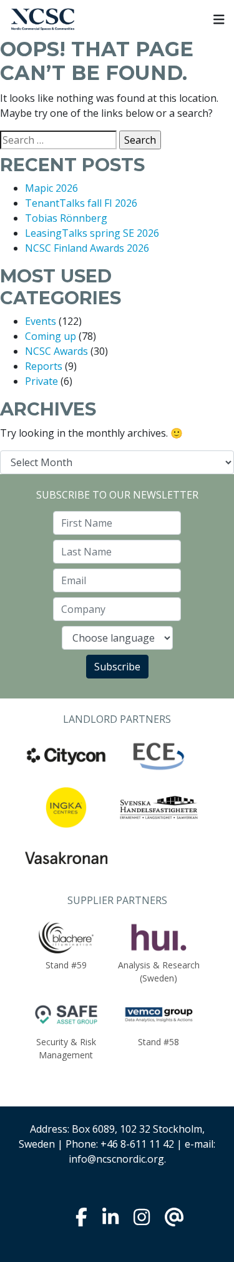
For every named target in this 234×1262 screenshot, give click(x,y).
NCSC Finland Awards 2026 (87, 248)
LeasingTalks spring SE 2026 (92, 233)
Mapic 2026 (51, 188)
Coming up (50, 336)
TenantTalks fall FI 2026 (81, 203)
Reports (43, 366)
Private (41, 381)
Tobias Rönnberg (66, 218)
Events (40, 321)
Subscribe (117, 666)
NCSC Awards (56, 351)
